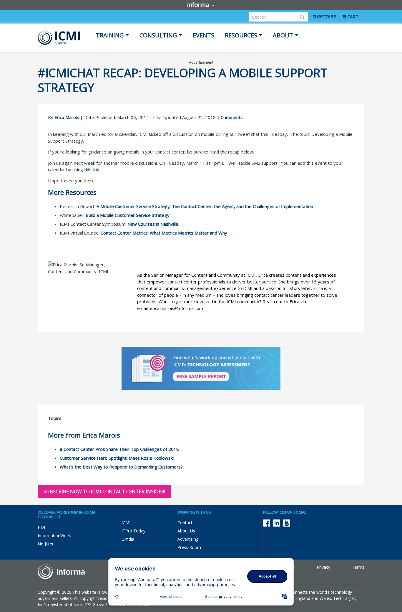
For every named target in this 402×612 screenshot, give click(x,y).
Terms (358, 567)
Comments (232, 117)
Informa (201, 4)
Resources (241, 35)
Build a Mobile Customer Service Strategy (128, 215)
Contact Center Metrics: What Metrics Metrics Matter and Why (164, 233)
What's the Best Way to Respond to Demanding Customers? (121, 467)
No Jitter (46, 544)
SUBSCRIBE (324, 16)
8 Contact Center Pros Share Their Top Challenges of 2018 (119, 449)
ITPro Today (133, 531)
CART (352, 16)
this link (91, 169)
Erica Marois (66, 117)
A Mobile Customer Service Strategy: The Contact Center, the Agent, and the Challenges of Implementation (205, 206)
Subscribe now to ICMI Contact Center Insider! (104, 491)
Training (110, 35)
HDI (41, 527)
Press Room (189, 547)
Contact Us (188, 522)
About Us (186, 531)
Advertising (187, 539)
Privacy (323, 567)
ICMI (126, 522)
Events (203, 35)
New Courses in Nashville (152, 224)
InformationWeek (54, 535)
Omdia (128, 539)
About (283, 35)
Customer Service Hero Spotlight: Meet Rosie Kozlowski (117, 458)
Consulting (158, 35)
